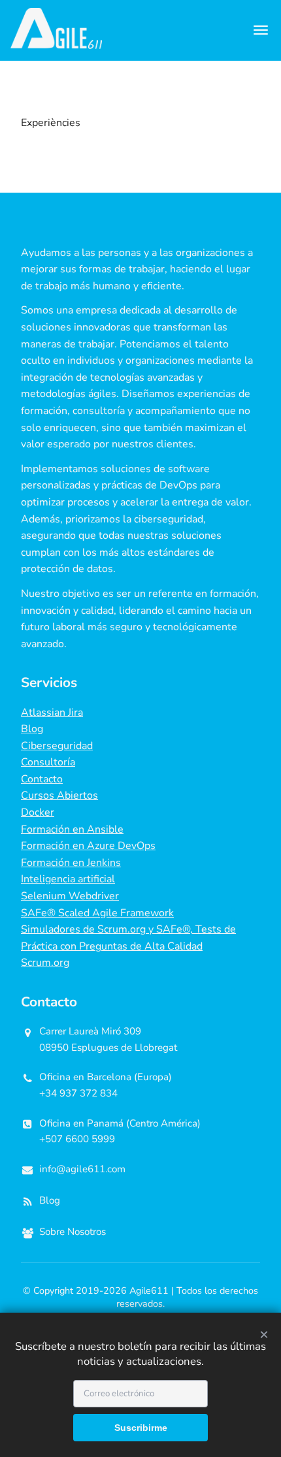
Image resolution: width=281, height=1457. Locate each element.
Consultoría (48, 762)
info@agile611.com (82, 1169)
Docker (37, 812)
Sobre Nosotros (72, 1231)
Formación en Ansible (72, 829)
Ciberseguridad (57, 746)
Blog (32, 729)
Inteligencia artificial (68, 879)
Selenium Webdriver (70, 896)
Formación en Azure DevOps (88, 846)
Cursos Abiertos (59, 795)
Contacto (42, 779)
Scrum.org (45, 962)
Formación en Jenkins (71, 863)
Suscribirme (140, 1427)
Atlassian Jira (52, 712)
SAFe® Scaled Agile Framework (97, 913)
